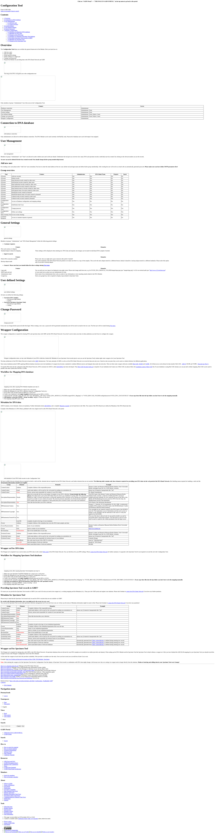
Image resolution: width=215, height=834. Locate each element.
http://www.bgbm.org (94, 528)
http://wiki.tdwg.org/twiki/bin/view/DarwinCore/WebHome (16, 678)
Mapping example (64, 406)
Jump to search (15, 11)
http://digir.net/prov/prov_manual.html (11, 675)
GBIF (36, 361)
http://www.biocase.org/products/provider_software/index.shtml (17, 670)
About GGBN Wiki (9, 823)
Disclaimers (7, 824)
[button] (1, 706)
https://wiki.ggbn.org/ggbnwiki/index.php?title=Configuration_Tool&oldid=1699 (31, 681)
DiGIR (141, 364)
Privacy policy (8, 821)
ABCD (184, 364)
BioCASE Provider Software (85, 367)
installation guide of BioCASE (144, 367)
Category (3, 682)
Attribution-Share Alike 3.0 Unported (28, 818)
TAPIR (147, 364)
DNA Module (7, 685)
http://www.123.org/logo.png (157, 270)
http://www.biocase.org (7, 669)
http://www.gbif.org (6, 667)
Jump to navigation (6, 11)
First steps (47, 265)
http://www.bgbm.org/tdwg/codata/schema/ (12, 673)
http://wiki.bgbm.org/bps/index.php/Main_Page (13, 672)
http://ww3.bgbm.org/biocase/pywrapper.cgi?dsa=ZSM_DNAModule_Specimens (27, 659)
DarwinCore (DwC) (203, 364)
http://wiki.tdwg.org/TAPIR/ (8, 676)
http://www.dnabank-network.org (9, 666)
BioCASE (135, 364)
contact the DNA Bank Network (99, 552)
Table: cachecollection (98, 640)
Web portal (46, 552)
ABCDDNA (60, 367)
